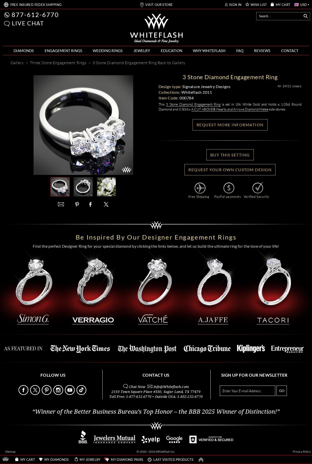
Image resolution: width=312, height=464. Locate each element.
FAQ (239, 50)
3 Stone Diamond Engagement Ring (193, 104)
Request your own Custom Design (230, 169)
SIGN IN (235, 5)
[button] (7, 24)
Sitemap (10, 451)
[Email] (61, 204)
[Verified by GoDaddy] (211, 442)
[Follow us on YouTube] (70, 393)
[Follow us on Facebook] (23, 393)
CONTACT (289, 50)
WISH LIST (259, 5)
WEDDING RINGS (108, 50)
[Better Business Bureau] (83, 442)
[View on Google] (174, 442)
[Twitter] (106, 204)
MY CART (283, 5)
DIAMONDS (24, 50)
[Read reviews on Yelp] (151, 442)
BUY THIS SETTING (230, 154)
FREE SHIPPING (36, 5)
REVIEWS (262, 50)
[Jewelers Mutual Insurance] (114, 442)
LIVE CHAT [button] (28, 23)
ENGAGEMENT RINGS (63, 50)
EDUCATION (171, 50)
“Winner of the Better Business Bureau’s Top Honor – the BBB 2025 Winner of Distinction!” (156, 411)
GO (281, 391)
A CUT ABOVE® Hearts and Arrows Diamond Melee (229, 109)
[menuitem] (24, 50)
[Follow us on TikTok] (81, 393)
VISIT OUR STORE (159, 5)
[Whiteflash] (156, 29)
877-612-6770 (35, 14)
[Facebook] (91, 204)
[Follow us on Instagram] (58, 393)
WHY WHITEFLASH (209, 50)
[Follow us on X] (35, 393)
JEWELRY (141, 50)
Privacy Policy (302, 451)
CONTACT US (156, 375)
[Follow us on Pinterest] (47, 393)
